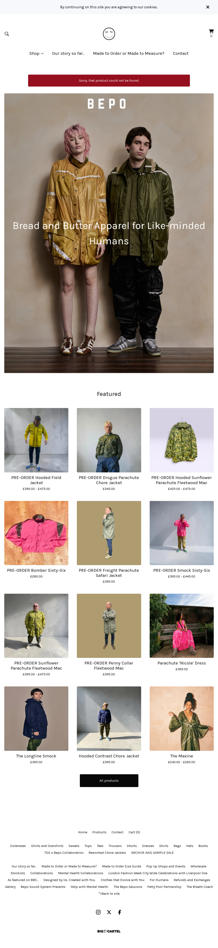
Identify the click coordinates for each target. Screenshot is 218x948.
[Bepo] (109, 34)
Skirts (163, 846)
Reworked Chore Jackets (107, 853)
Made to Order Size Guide (121, 866)
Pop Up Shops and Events (165, 866)
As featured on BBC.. (23, 880)
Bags (177, 846)
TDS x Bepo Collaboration (63, 853)
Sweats (74, 846)
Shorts (132, 846)
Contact (181, 53)
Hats (189, 846)
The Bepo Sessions (128, 887)
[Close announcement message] (207, 7)
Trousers (115, 846)
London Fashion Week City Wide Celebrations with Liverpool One (157, 873)
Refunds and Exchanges (192, 880)
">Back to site (109, 894)
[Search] (7, 34)
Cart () (134, 832)
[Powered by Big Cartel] (109, 931)
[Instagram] (98, 912)
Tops (88, 846)
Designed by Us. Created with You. (69, 880)
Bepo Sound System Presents (43, 887)
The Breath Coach (199, 887)
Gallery (10, 887)
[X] (109, 912)
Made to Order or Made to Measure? (128, 53)
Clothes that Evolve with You (123, 880)
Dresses (148, 846)
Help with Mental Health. (90, 887)
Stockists (18, 873)
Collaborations (41, 873)
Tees (100, 846)
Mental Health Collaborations (80, 873)
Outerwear (18, 846)
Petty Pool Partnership (164, 887)
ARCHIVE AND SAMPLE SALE (152, 853)
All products (109, 781)
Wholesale (198, 866)
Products (99, 832)
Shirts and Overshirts (47, 846)
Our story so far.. (68, 53)
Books (203, 846)
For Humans (159, 880)
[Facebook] (119, 912)
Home (82, 832)
